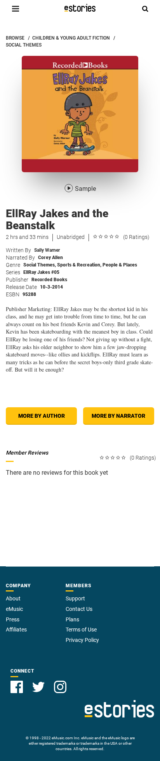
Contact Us (79, 609)
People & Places (120, 265)
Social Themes (39, 265)
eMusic (14, 609)
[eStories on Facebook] (17, 687)
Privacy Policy (82, 640)
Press (12, 619)
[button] (15, 9)
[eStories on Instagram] (60, 687)
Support (75, 598)
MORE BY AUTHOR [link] (41, 416)
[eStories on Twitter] (38, 687)
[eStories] (80, 8)
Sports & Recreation (79, 265)
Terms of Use (81, 629)
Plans (72, 619)
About (13, 598)
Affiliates (16, 629)
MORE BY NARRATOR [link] (118, 416)
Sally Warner (47, 250)
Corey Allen (50, 257)
